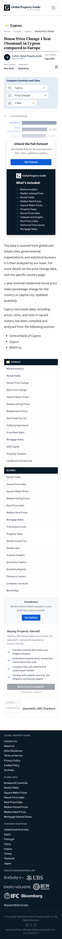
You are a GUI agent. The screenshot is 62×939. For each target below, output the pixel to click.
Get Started (31, 162)
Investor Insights (15, 555)
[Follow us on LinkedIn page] (27, 925)
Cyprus (27, 31)
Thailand (9, 859)
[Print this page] (56, 67)
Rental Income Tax (16, 541)
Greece (8, 849)
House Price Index (16, 484)
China (7, 844)
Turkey (8, 854)
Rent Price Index (15, 505)
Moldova (15, 123)
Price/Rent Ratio (15, 432)
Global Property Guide (31, 56)
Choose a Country (16, 576)
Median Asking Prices (18, 404)
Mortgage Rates (15, 439)
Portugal (9, 839)
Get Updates (31, 617)
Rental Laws (13, 548)
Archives (9, 770)
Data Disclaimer (13, 751)
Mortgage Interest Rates (18, 817)
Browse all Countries (16, 783)
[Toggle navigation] (53, 7)
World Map (12, 590)
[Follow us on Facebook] (35, 925)
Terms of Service (13, 756)
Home (7, 31)
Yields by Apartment (17, 425)
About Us (9, 746)
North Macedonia (14, 129)
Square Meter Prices (17, 397)
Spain (7, 834)
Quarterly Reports (16, 569)
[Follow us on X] (31, 925)
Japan (7, 863)
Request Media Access (16, 905)
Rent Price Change (16, 390)
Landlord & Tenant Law (19, 461)
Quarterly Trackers (16, 562)
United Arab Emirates (16, 830)
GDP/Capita (12, 446)
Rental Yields (13, 376)
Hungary (15, 136)
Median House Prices (16, 807)
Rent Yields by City (16, 418)
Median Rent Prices (17, 411)
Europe (17, 31)
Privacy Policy (12, 761)
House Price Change (17, 383)
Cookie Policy (12, 765)
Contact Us (10, 741)
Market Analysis (15, 368)
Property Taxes (14, 534)
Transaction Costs (16, 527)
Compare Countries (17, 583)
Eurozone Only (19, 116)
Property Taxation (16, 454)
